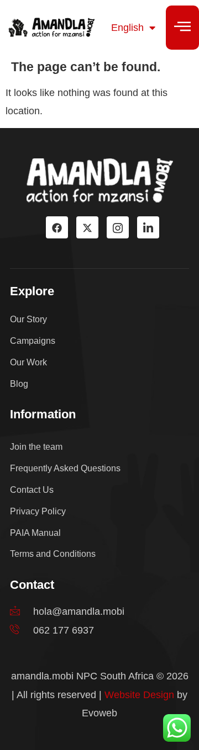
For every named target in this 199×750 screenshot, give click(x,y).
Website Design (139, 694)
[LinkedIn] (148, 227)
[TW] (87, 227)
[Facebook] (57, 227)
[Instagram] (118, 227)
